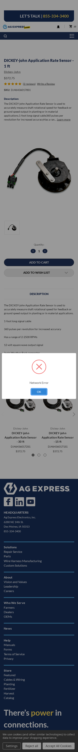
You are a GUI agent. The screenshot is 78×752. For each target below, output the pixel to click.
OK (39, 391)
